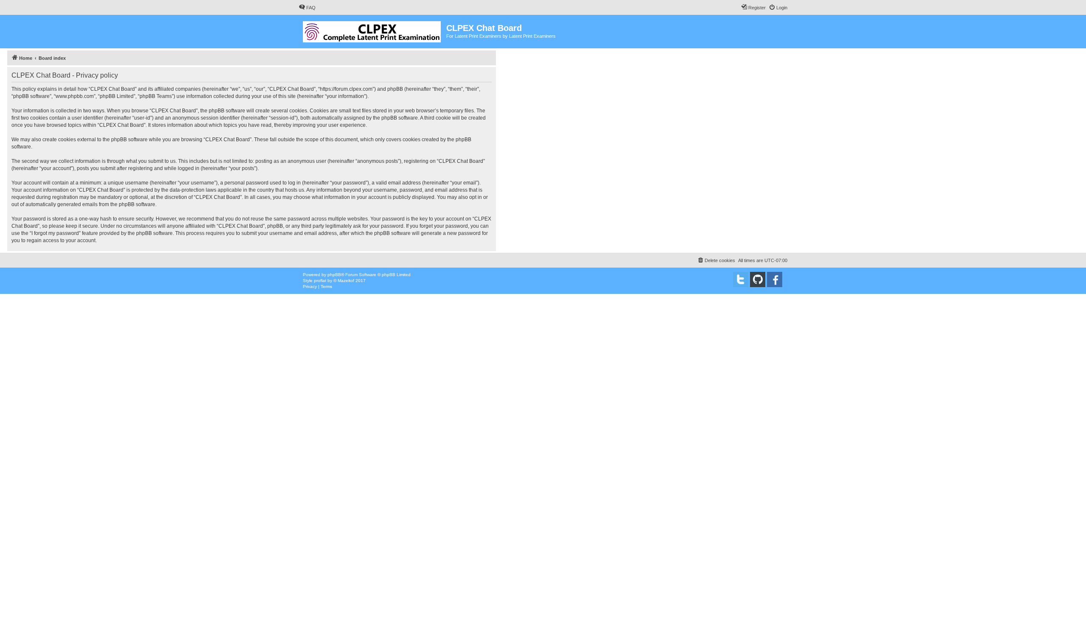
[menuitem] (307, 8)
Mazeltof (346, 280)
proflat (320, 280)
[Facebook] (774, 279)
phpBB (334, 274)
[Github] (757, 279)
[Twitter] (740, 279)
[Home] (372, 30)
